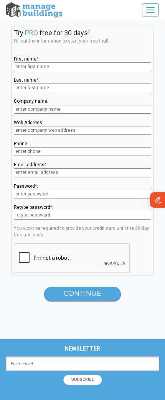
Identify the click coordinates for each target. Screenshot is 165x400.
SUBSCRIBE (82, 379)
